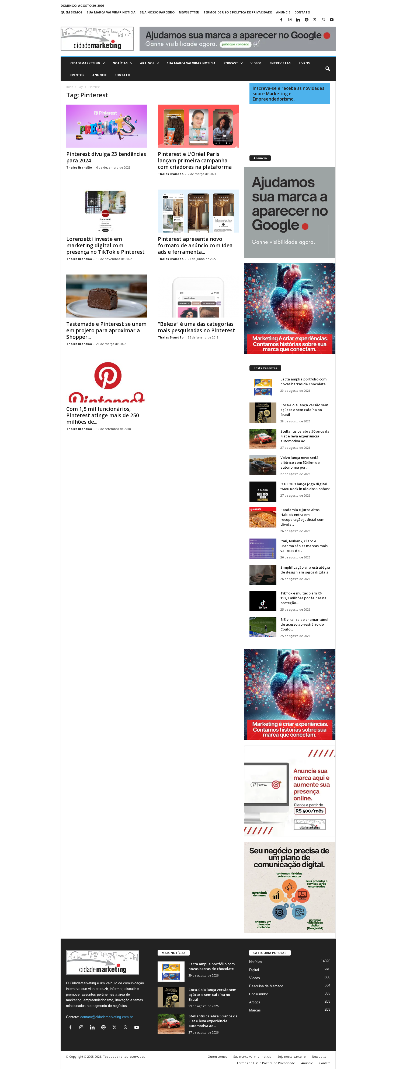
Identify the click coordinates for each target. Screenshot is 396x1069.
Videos (256, 63)
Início (69, 87)
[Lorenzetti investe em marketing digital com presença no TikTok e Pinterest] (106, 211)
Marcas (255, 1010)
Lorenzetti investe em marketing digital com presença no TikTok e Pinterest (105, 245)
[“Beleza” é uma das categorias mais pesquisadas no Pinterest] (198, 296)
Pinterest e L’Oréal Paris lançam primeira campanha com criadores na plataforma (195, 160)
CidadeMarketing (85, 63)
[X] (315, 20)
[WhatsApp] (323, 20)
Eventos (77, 75)
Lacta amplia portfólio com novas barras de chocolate (303, 381)
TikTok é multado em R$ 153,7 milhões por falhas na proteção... (303, 598)
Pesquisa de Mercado (266, 986)
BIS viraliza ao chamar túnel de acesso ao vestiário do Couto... (304, 624)
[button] (328, 69)
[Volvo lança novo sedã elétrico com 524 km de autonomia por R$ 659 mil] (262, 465)
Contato (302, 12)
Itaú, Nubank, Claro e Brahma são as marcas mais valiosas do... (304, 546)
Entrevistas (280, 63)
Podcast (231, 63)
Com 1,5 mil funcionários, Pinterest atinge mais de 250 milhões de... (102, 415)
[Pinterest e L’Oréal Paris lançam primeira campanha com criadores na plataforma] (198, 126)
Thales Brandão (79, 167)
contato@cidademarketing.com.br (106, 1017)
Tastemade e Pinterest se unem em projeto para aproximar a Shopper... (106, 330)
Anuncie (283, 12)
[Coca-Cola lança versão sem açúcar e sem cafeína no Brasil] (262, 412)
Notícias (120, 63)
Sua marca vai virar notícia (111, 12)
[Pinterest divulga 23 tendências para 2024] (106, 126)
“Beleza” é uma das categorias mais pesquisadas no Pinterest (196, 327)
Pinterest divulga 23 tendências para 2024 (106, 157)
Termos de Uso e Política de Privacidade (237, 12)
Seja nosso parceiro (157, 12)
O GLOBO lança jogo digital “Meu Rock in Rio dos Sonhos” (305, 486)
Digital (254, 970)
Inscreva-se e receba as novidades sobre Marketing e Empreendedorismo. (288, 93)
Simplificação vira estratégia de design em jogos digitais (305, 570)
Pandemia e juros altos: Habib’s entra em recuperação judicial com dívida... (302, 517)
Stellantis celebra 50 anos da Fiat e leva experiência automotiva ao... (304, 436)
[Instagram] (290, 20)
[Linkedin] (298, 20)
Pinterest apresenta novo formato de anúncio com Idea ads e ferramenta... (195, 245)
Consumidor (258, 994)
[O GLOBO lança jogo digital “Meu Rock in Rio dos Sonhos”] (262, 492)
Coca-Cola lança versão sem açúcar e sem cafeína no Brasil (304, 409)
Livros (304, 63)
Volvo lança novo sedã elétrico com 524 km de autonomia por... (300, 462)
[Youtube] (331, 20)
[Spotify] (306, 20)
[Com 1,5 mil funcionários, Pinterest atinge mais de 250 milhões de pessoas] (106, 380)
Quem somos (71, 12)
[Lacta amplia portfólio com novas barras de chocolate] (262, 387)
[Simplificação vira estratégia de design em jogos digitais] (262, 575)
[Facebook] (281, 20)
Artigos (147, 63)
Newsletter (189, 12)
